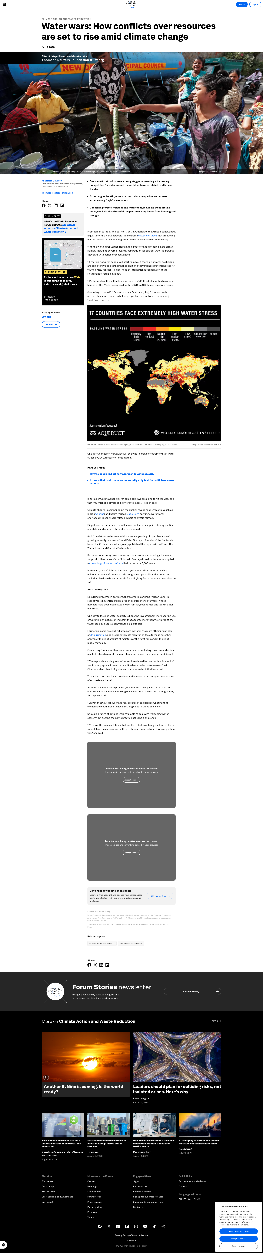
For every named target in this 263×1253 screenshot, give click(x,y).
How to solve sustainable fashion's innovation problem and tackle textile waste (154, 1143)
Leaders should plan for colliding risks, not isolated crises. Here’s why (177, 1089)
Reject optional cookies (239, 1231)
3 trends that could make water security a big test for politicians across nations (132, 482)
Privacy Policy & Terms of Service (131, 1235)
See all (216, 1021)
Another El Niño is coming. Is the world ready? (83, 1089)
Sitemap (131, 1240)
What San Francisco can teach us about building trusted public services (106, 1143)
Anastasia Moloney (52, 180)
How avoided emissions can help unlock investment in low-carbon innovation (61, 1143)
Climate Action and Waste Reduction (67, 19)
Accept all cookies (238, 1239)
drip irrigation (98, 634)
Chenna (99, 513)
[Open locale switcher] (3, 1244)
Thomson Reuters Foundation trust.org (73, 60)
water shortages (147, 235)
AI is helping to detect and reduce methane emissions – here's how (199, 1142)
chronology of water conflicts (106, 563)
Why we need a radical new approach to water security (122, 473)
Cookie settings (238, 1246)
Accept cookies (131, 780)
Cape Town (133, 513)
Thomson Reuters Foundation (57, 192)
